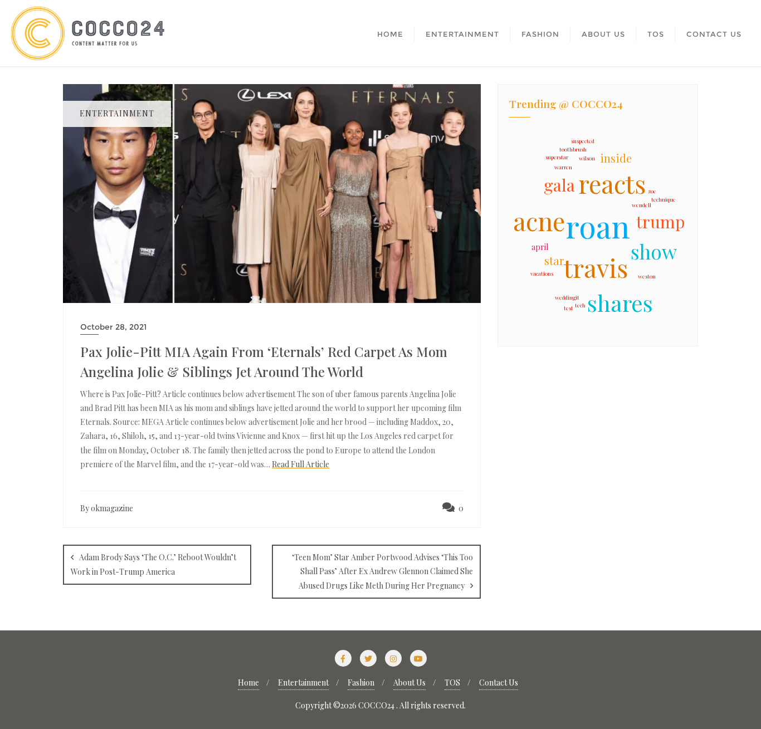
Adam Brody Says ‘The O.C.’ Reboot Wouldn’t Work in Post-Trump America (153, 564)
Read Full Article (300, 464)
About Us (409, 682)
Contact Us (498, 682)
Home (248, 682)
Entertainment (303, 682)
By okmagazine (106, 508)
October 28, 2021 (113, 327)
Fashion (361, 682)
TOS (452, 682)
